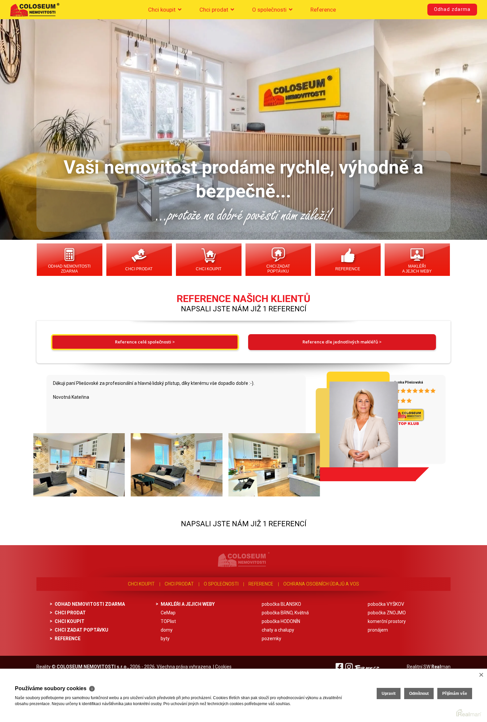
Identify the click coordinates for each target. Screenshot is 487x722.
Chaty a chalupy (278, 630)
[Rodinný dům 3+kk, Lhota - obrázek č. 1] (78, 464)
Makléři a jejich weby (417, 269)
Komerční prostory (387, 621)
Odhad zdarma (452, 9)
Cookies (223, 666)
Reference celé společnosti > (145, 342)
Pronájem (378, 630)
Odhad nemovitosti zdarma (69, 269)
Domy (167, 630)
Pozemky (271, 638)
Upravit (389, 693)
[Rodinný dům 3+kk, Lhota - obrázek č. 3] (273, 464)
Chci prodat (214, 9)
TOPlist (168, 621)
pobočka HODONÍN (281, 621)
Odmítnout (419, 693)
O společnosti (270, 9)
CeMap (168, 612)
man (441, 666)
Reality (43, 666)
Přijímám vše (454, 693)
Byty (165, 638)
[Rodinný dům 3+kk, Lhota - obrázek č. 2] (176, 464)
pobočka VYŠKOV (386, 604)
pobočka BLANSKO (281, 604)
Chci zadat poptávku (278, 269)
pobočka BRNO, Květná (285, 612)
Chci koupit (162, 9)
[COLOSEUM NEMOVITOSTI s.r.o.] (35, 10)
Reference (323, 9)
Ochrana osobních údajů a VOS (321, 584)
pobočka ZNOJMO (387, 612)
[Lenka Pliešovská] (350, 424)
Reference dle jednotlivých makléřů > (342, 342)
